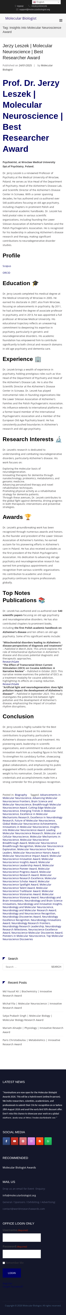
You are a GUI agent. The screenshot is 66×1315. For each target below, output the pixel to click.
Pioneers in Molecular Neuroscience (24, 935)
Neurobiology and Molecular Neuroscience (28, 907)
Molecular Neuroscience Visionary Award (28, 896)
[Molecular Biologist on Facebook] (6, 1141)
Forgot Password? (13, 1286)
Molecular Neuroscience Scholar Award (29, 879)
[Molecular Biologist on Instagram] (31, 1141)
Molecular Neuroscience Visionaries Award (28, 892)
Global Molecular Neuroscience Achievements (30, 823)
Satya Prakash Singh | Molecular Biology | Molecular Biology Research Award (27, 1018)
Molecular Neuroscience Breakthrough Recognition (30, 844)
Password (15, 1246)
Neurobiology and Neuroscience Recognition (29, 913)
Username (15, 1230)
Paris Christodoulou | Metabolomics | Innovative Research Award (31, 1042)
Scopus (7, 266)
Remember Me (15, 1262)
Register (7, 1283)
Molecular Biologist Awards (19, 1167)
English (40, 2)
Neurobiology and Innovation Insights (40, 904)
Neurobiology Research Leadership (23, 926)
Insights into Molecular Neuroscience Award (31, 828)
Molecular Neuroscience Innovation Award (32, 857)
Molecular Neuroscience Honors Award (36, 852)
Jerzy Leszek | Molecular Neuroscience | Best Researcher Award (27, 51)
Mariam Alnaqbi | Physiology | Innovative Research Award (33, 1030)
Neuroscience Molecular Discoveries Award (36, 932)
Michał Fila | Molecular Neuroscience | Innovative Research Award (32, 1005)
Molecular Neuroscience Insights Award (28, 860)
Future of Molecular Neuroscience (35, 820)
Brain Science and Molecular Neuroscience (28, 803)
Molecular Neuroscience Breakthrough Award (26, 841)
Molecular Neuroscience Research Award (27, 873)
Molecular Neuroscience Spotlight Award (26, 883)
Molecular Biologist (20, 18)
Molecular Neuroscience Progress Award (26, 870)
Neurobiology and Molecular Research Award (29, 910)
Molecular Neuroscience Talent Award (27, 886)
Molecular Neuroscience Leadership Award (26, 863)
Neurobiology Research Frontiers (30, 923)
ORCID (6, 272)
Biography (21, 794)
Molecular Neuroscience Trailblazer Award (25, 889)
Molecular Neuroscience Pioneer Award (28, 867)
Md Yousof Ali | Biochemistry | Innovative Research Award (27, 993)
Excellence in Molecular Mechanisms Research (25, 815)
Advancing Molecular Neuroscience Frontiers (30, 799)
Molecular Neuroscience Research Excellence (27, 876)
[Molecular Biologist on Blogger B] (39, 1141)
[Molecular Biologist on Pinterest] (23, 1141)
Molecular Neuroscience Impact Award (25, 855)
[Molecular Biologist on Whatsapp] (48, 1141)
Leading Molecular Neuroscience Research (29, 831)
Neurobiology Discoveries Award (22, 916)
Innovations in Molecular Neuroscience (26, 827)
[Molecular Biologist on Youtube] (14, 1141)
